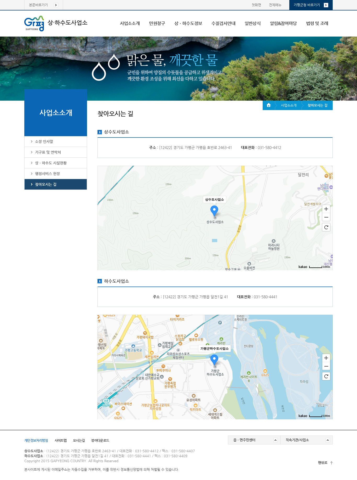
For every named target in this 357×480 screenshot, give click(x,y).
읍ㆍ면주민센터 (244, 440)
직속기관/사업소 (297, 440)
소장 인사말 (44, 141)
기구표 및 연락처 (48, 152)
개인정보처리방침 (36, 440)
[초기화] (326, 227)
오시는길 (79, 440)
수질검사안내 (223, 23)
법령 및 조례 (317, 23)
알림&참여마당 (283, 23)
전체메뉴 (275, 5)
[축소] (326, 217)
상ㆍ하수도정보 (188, 23)
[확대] (326, 208)
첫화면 (256, 5)
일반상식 (253, 23)
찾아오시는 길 (45, 184)
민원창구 (157, 23)
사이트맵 (60, 440)
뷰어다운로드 (100, 440)
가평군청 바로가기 (307, 5)
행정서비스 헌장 (47, 174)
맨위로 (322, 463)
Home (270, 105)
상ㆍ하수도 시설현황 (51, 163)
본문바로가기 (38, 5)
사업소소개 (130, 23)
